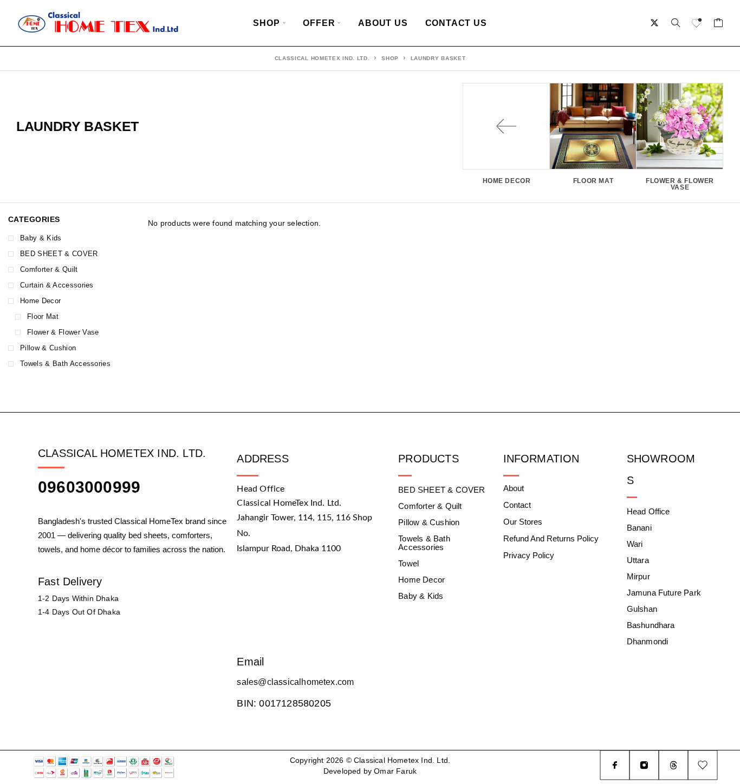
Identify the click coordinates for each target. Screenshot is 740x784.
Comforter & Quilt (49, 269)
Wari (635, 543)
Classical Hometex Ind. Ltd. (322, 58)
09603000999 (89, 487)
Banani (639, 527)
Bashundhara (651, 625)
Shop (266, 23)
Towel (408, 563)
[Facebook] (614, 765)
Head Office (648, 511)
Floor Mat (43, 316)
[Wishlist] (697, 24)
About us (382, 23)
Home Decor (40, 301)
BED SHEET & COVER (59, 254)
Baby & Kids (41, 238)
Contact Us (456, 23)
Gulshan (642, 608)
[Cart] (718, 24)
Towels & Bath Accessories (65, 364)
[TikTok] (673, 765)
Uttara (638, 560)
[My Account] (654, 23)
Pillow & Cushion (48, 348)
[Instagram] (644, 765)
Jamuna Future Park (664, 592)
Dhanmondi (647, 641)
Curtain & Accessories (57, 285)
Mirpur (638, 576)
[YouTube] (702, 765)
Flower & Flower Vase (63, 332)
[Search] (675, 23)
